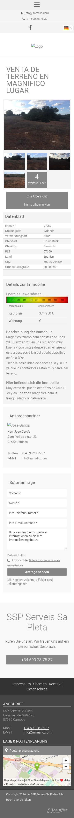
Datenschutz (37, 689)
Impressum (21, 684)
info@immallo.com (37, 13)
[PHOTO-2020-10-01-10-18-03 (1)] (14, 180)
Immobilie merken (37, 205)
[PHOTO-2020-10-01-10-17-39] (14, 161)
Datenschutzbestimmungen (44, 560)
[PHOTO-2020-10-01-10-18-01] (59, 161)
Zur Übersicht (37, 196)
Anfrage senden (37, 572)
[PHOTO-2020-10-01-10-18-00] (37, 161)
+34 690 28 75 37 (36, 18)
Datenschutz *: (16, 555)
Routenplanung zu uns (24, 750)
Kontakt (55, 684)
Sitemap (40, 684)
